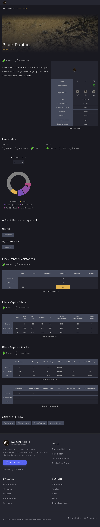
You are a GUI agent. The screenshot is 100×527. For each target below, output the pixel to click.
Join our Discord (16, 462)
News (54, 494)
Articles (55, 489)
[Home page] (4, 2)
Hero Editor (57, 454)
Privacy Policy (74, 518)
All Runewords (9, 484)
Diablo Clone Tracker (61, 463)
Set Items (7, 503)
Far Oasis (26, 76)
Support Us (92, 518)
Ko (86, 95)
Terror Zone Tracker (61, 458)
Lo (94, 95)
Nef (77, 95)
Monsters (11, 8)
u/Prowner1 (19, 469)
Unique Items (9, 498)
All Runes (7, 489)
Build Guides (57, 484)
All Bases (7, 494)
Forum (55, 498)
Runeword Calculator (61, 449)
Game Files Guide (60, 503)
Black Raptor (22, 8)
